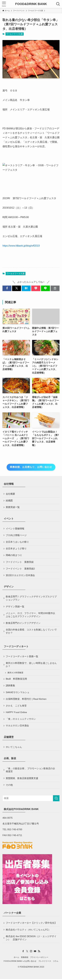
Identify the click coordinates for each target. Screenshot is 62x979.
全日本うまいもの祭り (17, 542)
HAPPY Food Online (16, 712)
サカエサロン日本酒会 (17, 725)
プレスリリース (44, 961)
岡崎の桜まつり (14, 555)
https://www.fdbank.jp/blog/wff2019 (21, 245)
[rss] (39, 951)
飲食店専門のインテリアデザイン (23, 623)
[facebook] (23, 951)
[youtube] (35, 951)
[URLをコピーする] (55, 288)
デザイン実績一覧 (15, 606)
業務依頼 (24, 957)
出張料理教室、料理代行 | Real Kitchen (26, 699)
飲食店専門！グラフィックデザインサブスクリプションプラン (31, 598)
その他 (9, 785)
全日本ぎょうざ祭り (16, 548)
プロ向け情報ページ (16, 535)
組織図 (9, 500)
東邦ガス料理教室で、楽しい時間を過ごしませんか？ (31, 665)
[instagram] (31, 951)
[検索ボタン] (58, 4)
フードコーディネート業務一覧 (22, 656)
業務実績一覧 (13, 507)
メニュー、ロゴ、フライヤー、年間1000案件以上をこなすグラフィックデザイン (30, 615)
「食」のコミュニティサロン (21, 719)
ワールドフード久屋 (14, 34)
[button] (6, 288)
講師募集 (10, 685)
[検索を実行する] (56, 798)
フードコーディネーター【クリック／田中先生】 (31, 923)
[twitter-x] (27, 951)
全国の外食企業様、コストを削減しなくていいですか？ (31, 631)
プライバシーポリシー (39, 957)
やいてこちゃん (14, 747)
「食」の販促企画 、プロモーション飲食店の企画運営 (30, 770)
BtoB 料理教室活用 (16, 679)
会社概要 (10, 494)
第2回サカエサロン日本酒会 (20, 575)
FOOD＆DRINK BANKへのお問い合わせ (20, 961)
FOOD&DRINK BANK (31, 4)
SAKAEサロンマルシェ (17, 692)
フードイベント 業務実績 (20, 562)
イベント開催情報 (15, 528)
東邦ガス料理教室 (15, 673)
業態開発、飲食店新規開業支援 (22, 778)
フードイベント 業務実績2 (20, 568)
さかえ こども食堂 (16, 705)
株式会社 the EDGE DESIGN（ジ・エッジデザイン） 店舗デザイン (31, 938)
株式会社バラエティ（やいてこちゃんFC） (28, 929)
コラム (55, 961)
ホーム (16, 957)
